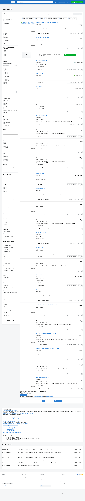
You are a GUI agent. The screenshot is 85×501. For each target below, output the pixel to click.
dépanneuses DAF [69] (10, 415)
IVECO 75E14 (39, 289)
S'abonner (24, 395)
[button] (79, 33)
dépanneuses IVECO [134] (10, 416)
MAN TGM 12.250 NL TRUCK (42, 377)
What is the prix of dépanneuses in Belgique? (11, 421)
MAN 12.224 (39, 86)
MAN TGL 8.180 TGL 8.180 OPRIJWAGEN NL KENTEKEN (48, 363)
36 (51, 400)
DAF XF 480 (4, 447)
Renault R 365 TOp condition (42, 37)
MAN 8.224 (38, 318)
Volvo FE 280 (39, 217)
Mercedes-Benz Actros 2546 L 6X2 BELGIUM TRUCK (47, 22)
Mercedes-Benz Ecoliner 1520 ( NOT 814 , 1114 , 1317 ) (48, 348)
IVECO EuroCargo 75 (6, 465)
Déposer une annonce (69, 54)
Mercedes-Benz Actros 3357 (42, 155)
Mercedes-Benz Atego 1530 (42, 60)
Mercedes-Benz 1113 (40, 188)
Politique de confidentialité (26, 479)
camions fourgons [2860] (10, 428)
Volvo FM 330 (4, 462)
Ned (5, 485)
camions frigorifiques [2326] (11, 430)
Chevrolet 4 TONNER (41, 232)
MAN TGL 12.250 (5, 467)
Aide (2, 479)
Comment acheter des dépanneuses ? (10, 410)
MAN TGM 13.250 (40, 73)
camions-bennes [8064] (10, 426)
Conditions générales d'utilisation (27, 477)
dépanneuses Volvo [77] (10, 419)
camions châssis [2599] (10, 429)
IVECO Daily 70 (5, 449)
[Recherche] (18, 2)
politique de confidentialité (38, 396)
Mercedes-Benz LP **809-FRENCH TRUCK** (46, 333)
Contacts (3, 481)
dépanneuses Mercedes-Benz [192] (12, 418)
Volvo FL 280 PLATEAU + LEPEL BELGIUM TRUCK (47, 304)
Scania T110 (39, 274)
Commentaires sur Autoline (26, 483)
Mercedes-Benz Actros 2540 (7, 454)
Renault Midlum (39, 247)
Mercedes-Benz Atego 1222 (42, 115)
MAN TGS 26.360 (40, 102)
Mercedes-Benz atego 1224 (42, 127)
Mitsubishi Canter (40, 173)
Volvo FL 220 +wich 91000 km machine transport (46, 140)
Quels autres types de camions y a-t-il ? (10, 425)
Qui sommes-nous (5, 477)
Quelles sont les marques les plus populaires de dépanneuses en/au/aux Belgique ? (18, 413)
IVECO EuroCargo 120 (6, 452)
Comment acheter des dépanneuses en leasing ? (12, 432)
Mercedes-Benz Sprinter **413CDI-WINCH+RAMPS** (47, 260)
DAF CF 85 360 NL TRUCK (42, 203)
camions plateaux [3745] (10, 427)
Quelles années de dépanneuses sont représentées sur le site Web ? (16, 423)
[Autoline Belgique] (6, 2)
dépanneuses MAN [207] (10, 417)
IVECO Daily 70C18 (6, 460)
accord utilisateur (49, 396)
